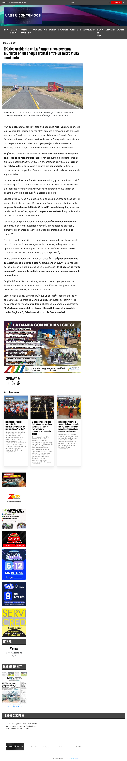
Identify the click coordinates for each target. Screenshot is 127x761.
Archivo (52, 29)
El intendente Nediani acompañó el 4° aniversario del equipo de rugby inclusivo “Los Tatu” (15, 425)
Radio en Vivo (100, 32)
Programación (40, 29)
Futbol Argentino (26, 31)
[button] (109, 2)
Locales (120, 29)
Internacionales (87, 29)
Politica (74, 29)
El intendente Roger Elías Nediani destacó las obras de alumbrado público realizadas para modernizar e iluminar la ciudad (42, 428)
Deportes (110, 29)
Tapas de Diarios (14, 31)
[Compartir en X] (14, 383)
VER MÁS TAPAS (14, 706)
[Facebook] (124, 2)
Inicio (5, 29)
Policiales (63, 29)
